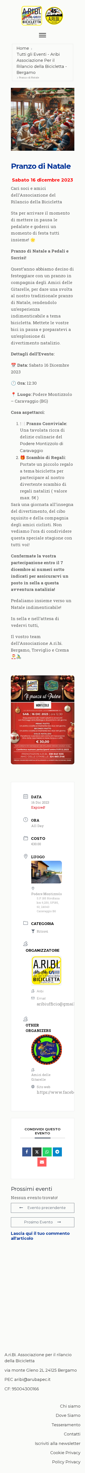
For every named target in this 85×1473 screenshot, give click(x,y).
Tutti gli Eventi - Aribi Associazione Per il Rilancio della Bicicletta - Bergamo (42, 63)
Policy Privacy (66, 1462)
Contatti (72, 1434)
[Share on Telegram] (57, 1151)
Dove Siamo (68, 1415)
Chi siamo (70, 1406)
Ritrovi (42, 931)
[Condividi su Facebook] (26, 1151)
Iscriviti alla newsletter (57, 1443)
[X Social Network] (36, 1151)
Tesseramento (65, 1424)
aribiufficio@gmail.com (61, 1004)
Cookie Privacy (65, 1452)
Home (23, 48)
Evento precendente (46, 1208)
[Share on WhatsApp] (47, 1151)
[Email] (41, 1162)
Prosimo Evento (38, 1222)
